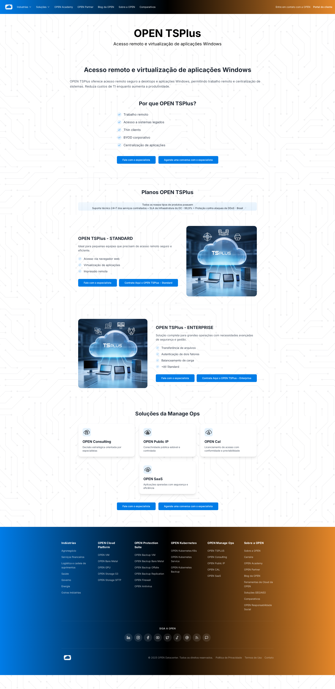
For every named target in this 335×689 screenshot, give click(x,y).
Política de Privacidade (229, 657)
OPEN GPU (104, 567)
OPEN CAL (213, 569)
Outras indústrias (71, 592)
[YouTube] (158, 637)
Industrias (22, 6)
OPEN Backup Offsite (147, 567)
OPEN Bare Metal (108, 561)
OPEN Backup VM (145, 554)
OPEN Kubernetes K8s (184, 550)
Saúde (65, 573)
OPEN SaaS (214, 575)
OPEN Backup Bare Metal (149, 561)
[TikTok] (177, 637)
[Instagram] (138, 637)
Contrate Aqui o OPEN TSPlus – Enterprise (226, 378)
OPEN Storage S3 (108, 573)
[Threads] (187, 637)
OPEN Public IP (216, 563)
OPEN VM (103, 554)
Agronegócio (68, 550)
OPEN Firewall (143, 579)
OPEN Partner (85, 6)
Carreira (248, 556)
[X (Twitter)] (167, 637)
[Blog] (197, 637)
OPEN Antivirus (143, 586)
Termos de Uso (253, 657)
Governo (66, 579)
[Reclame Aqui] (206, 637)
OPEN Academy (63, 6)
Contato (269, 657)
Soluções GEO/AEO (255, 592)
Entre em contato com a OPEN (293, 6)
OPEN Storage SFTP (109, 579)
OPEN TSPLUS (215, 550)
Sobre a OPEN (127, 6)
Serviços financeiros (72, 556)
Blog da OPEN (106, 6)
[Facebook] (148, 637)
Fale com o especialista (136, 159)
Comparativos (147, 6)
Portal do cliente (322, 6)
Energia (65, 586)
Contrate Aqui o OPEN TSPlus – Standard (148, 282)
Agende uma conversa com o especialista (188, 159)
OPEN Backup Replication (149, 573)
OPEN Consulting (217, 556)
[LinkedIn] (128, 637)
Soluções (41, 6)
